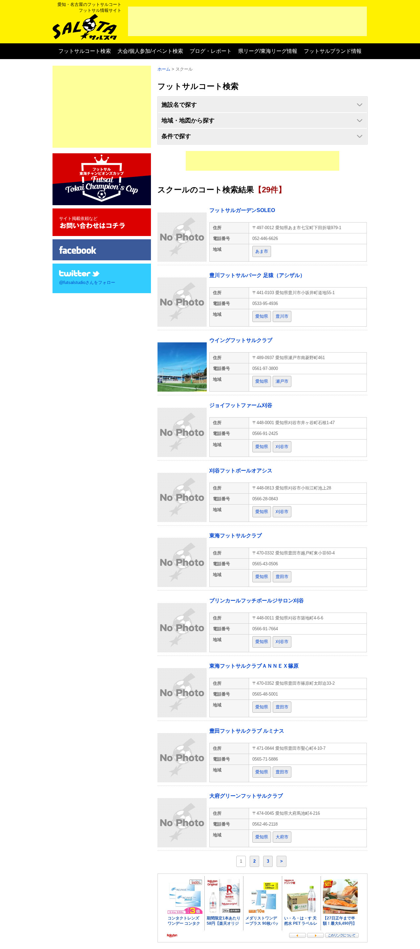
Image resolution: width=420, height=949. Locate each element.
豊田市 (282, 576)
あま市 (261, 251)
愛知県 (261, 316)
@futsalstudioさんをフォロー (87, 282)
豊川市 (282, 316)
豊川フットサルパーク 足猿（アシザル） (257, 275)
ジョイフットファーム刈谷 (240, 405)
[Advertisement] (247, 21)
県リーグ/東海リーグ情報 (267, 51)
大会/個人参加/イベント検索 (150, 51)
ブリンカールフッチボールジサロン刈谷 (256, 600)
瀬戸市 (282, 381)
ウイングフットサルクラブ (240, 340)
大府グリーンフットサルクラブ (246, 796)
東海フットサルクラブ (235, 535)
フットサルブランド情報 (333, 51)
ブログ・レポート (211, 51)
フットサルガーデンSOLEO (242, 210)
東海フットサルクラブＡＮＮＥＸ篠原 (254, 666)
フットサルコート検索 (84, 51)
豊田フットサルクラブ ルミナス (246, 731)
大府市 (282, 836)
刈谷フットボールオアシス (240, 470)
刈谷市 (282, 446)
